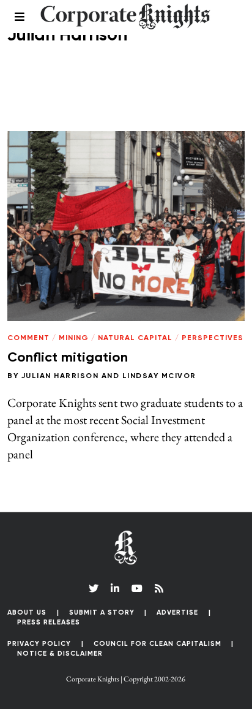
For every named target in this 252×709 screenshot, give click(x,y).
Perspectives (212, 338)
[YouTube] (137, 588)
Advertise (177, 612)
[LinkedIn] (115, 588)
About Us (26, 612)
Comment (28, 338)
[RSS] (159, 588)
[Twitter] (94, 588)
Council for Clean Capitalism (157, 643)
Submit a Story (102, 612)
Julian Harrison (60, 376)
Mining (74, 338)
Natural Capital (135, 338)
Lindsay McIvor (159, 376)
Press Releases (48, 622)
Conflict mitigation (67, 358)
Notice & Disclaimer (60, 653)
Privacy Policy (39, 643)
